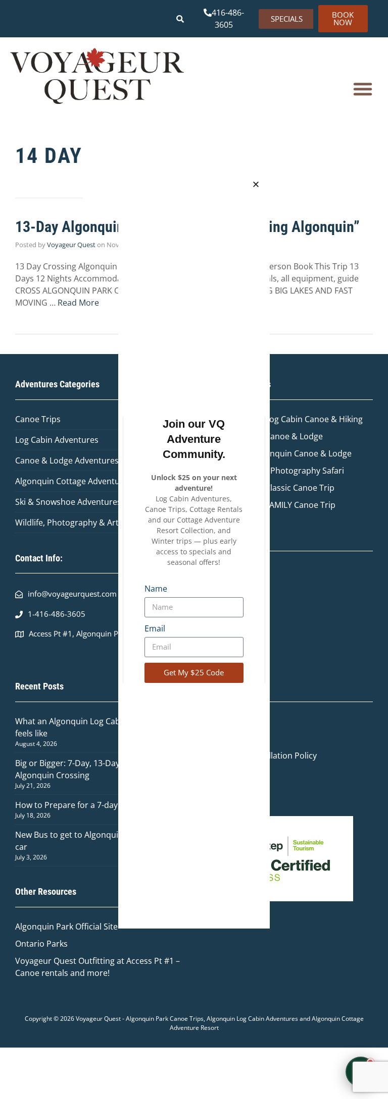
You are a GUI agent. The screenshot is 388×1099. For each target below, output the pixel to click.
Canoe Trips (38, 419)
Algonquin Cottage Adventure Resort (85, 481)
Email (154, 628)
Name (155, 588)
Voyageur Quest (71, 244)
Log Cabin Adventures (57, 439)
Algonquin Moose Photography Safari (274, 470)
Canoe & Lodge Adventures (67, 460)
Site (111, 926)
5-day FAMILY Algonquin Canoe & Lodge (278, 453)
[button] (363, 89)
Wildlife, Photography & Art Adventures (90, 522)
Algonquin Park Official (59, 926)
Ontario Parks (43, 943)
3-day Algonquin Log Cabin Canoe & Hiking (283, 419)
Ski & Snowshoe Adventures (68, 501)
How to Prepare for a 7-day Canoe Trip (88, 805)
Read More (78, 302)
